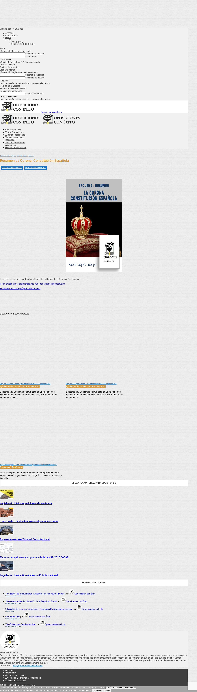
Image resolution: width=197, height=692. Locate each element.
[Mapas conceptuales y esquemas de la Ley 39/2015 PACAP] (6, 552)
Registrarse (11, 35)
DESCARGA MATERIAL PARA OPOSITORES (94, 482)
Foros (8, 38)
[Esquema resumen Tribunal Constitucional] (6, 534)
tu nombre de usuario (34, 53)
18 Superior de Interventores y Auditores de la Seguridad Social (35, 593)
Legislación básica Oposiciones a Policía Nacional (29, 575)
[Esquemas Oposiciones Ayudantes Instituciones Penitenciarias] (31, 350)
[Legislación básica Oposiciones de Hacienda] (6, 498)
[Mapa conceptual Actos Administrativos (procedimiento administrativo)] (31, 430)
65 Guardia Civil (12, 616)
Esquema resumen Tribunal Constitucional (25, 539)
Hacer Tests (17, 42)
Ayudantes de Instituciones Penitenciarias (20, 386)
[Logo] (20, 125)
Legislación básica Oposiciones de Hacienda (26, 503)
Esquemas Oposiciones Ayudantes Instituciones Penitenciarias (25, 384)
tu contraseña (31, 56)
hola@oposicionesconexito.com (27, 665)
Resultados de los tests (23, 44)
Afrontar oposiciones (15, 135)
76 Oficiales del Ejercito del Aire (20, 624)
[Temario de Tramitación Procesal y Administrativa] (6, 516)
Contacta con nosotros (15, 675)
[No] (135, 688)
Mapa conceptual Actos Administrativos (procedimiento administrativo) (28, 465)
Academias (10, 145)
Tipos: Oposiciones (14, 132)
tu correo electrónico (34, 75)
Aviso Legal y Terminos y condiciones (23, 678)
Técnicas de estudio (14, 137)
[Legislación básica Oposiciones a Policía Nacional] (6, 570)
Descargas (10, 140)
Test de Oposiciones (15, 142)
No (113, 688)
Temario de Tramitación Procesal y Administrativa (29, 521)
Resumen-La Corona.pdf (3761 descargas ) (20, 288)
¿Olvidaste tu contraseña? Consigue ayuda (20, 62)
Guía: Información (13, 129)
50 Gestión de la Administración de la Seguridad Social (31, 601)
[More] (75, 303)
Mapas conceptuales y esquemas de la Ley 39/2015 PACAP (34, 557)
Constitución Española (25, 156)
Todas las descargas (8, 156)
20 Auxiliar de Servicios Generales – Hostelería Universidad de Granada (38, 609)
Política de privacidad (10, 67)
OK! (108, 688)
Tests (8, 40)
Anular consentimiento (101, 691)
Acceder (9, 33)
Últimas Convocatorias (15, 147)
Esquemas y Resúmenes (12, 168)
